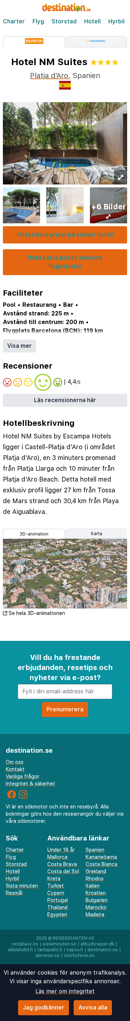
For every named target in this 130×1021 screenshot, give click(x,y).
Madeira (95, 914)
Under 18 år (61, 850)
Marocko (96, 907)
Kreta (53, 878)
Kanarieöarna (101, 857)
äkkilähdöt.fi (20, 949)
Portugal (57, 900)
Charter (14, 21)
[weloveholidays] (96, 41)
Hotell (92, 21)
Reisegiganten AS (73, 938)
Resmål (14, 893)
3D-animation (34, 534)
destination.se (102, 949)
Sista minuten (22, 886)
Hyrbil (116, 21)
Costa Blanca (101, 864)
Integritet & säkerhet (30, 784)
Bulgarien (97, 900)
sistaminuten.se (59, 944)
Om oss (14, 762)
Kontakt (15, 769)
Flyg (38, 21)
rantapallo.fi (49, 949)
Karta (96, 533)
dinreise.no (47, 955)
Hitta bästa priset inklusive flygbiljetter (65, 262)
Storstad (64, 21)
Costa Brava (62, 864)
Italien (93, 886)
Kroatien (96, 893)
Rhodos (95, 878)
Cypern (55, 893)
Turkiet (55, 886)
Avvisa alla (92, 1007)
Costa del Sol (63, 871)
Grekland (96, 871)
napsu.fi (74, 949)
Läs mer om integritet (65, 991)
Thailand (57, 907)
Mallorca (57, 857)
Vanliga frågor (22, 776)
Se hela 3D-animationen (37, 613)
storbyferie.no (79, 955)
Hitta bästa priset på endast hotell (65, 234)
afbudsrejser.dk (97, 944)
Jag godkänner (43, 1007)
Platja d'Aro (49, 75)
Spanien (95, 850)
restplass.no (25, 944)
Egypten (57, 914)
